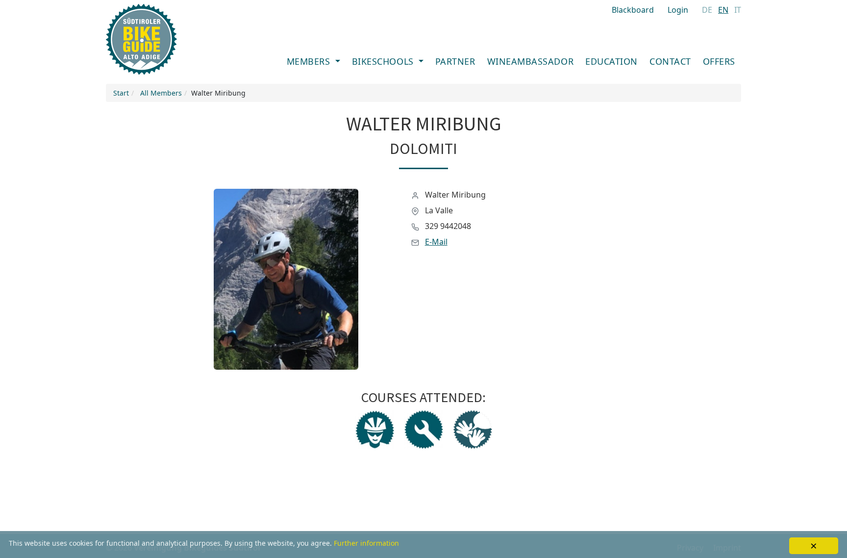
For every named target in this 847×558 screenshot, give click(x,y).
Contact (670, 61)
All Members (161, 93)
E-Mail (436, 241)
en (723, 9)
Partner (455, 61)
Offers (719, 61)
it (737, 9)
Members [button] (310, 61)
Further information (366, 543)
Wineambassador (530, 61)
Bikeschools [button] (384, 61)
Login (678, 9)
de (707, 9)
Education (611, 61)
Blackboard (633, 9)
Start (121, 93)
